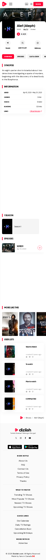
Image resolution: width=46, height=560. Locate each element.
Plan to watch (31, 381)
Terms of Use (23, 473)
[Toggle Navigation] (10, 4)
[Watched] (40, 248)
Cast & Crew (34, 56)
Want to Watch (31, 347)
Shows (28, 418)
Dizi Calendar (23, 520)
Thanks (23, 481)
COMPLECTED (31, 399)
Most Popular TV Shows (23, 499)
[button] (26, 4)
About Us (23, 460)
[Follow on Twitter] (16, 438)
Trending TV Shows (23, 494)
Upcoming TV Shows (23, 507)
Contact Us (23, 469)
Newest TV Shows (23, 503)
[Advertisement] (23, 138)
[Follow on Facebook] (25, 438)
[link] (4, 4)
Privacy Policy (23, 477)
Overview (8, 56)
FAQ (23, 464)
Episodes (20, 56)
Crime (39, 97)
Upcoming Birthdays (23, 533)
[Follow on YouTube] (30, 438)
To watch (29, 364)
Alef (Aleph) (26, 25)
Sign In (38, 4)
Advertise (23, 543)
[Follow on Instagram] (20, 438)
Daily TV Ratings (23, 525)
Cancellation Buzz (23, 529)
